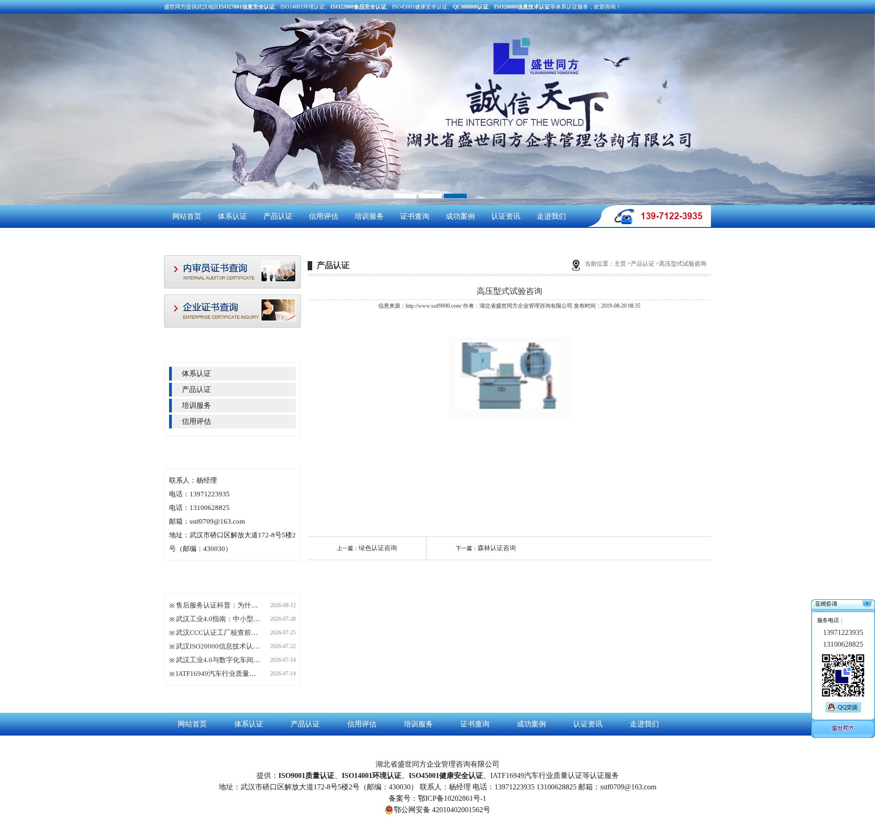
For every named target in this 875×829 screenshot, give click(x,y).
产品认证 (278, 216)
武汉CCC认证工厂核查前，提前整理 (219, 632)
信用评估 (323, 216)
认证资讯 (505, 216)
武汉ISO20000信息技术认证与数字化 (219, 646)
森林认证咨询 (497, 548)
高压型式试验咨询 (682, 263)
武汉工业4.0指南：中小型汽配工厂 (219, 619)
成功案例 (460, 216)
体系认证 (232, 216)
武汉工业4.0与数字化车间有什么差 (219, 660)
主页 (620, 263)
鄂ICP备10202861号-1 (452, 798)
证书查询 (414, 216)
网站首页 (186, 216)
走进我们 (551, 216)
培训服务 (369, 216)
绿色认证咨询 (378, 548)
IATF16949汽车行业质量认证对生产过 (219, 673)
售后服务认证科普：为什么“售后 (219, 605)
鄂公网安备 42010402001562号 (442, 810)
